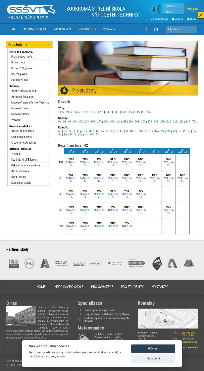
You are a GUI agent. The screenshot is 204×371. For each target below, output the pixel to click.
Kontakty (109, 29)
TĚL (194, 121)
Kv (151, 131)
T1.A (61, 112)
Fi (75, 131)
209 (162, 121)
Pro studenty (87, 29)
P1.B (69, 112)
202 (137, 121)
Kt (146, 131)
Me (163, 131)
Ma (157, 131)
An (59, 131)
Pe (179, 131)
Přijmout (153, 348)
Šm (66, 134)
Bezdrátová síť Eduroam (24, 159)
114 (118, 121)
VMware (16, 119)
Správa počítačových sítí (99, 310)
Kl (131, 131)
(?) (192, 11)
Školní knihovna (20, 171)
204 (150, 121)
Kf (127, 131)
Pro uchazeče (63, 29)
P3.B (116, 112)
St (189, 131)
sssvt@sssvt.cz (189, 341)
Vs (86, 134)
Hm (102, 131)
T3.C (124, 112)
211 (175, 121)
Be (65, 131)
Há (90, 131)
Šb (59, 134)
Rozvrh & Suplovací (22, 68)
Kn (136, 131)
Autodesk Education (22, 96)
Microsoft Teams (21, 108)
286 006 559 (188, 332)
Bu (70, 131)
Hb (96, 131)
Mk (168, 131)
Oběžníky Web (19, 74)
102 (80, 121)
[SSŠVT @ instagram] (155, 29)
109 (112, 121)
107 (99, 121)
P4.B (140, 112)
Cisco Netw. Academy (23, 142)
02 (64, 121)
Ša (194, 131)
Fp (80, 131)
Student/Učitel (161, 19)
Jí (111, 131)
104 (93, 121)
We (92, 134)
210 (169, 121)
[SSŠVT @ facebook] (146, 29)
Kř (141, 131)
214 (188, 121)
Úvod (13, 29)
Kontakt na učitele (21, 182)
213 (181, 121)
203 (143, 121)
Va (75, 134)
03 (69, 121)
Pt (184, 131)
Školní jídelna (18, 177)
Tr (71, 134)
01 (59, 121)
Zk (97, 134)
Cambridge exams (21, 136)
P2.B (93, 112)
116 (131, 121)
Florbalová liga (19, 79)
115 (125, 121)
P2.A (85, 112)
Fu (85, 131)
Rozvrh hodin (18, 62)
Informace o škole (35, 29)
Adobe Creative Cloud (23, 91)
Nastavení (153, 358)
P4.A (132, 112)
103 (86, 121)
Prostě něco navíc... (22, 56)
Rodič (193, 19)
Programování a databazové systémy (106, 314)
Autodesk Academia (22, 131)
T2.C (100, 112)
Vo (80, 134)
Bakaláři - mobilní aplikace (25, 165)
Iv (107, 131)
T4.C (148, 112)
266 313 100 (188, 335)
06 (74, 121)
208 (156, 121)
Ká (116, 131)
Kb (121, 131)
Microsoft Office (20, 114)
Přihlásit (192, 8)
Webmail (179, 19)
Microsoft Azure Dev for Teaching (30, 102)
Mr (174, 131)
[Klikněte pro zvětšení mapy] (168, 319)
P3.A (108, 112)
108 (106, 121)
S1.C (77, 112)
